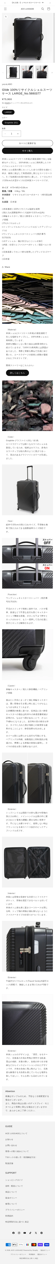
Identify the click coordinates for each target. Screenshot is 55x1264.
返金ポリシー (11, 1198)
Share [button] (7, 267)
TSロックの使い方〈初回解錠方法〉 (21, 1157)
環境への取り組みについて (17, 1151)
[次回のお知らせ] (50, 3)
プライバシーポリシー (15, 1210)
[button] (5, 9)
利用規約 (9, 1216)
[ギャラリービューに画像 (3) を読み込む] (41, 71)
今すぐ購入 (27, 151)
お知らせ (9, 1139)
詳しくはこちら (17, 373)
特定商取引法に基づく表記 (17, 1222)
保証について (11, 1192)
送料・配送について (14, 1186)
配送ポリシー (42, 1254)
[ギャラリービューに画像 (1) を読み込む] (13, 71)
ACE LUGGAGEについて (16, 1133)
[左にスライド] (3, 73)
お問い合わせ (11, 1145)
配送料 (7, 103)
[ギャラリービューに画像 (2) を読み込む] (27, 71)
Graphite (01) (11, 123)
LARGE (8, 112)
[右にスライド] (52, 73)
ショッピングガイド (14, 1180)
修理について (11, 1204)
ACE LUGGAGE (17, 1250)
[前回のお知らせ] (5, 3)
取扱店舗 (9, 1163)
